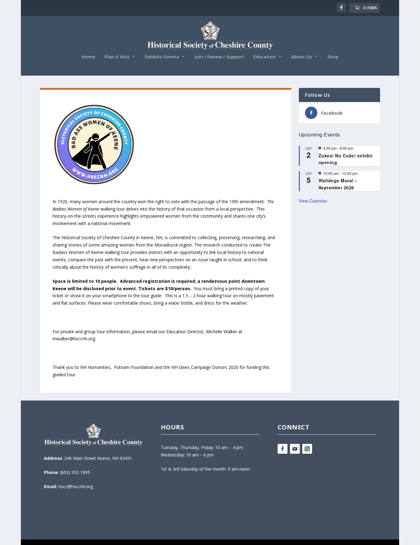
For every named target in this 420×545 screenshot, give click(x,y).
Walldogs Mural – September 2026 (338, 184)
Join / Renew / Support (219, 57)
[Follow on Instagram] (307, 449)
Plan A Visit (117, 57)
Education (264, 57)
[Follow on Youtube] (295, 449)
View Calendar (313, 201)
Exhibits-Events (162, 57)
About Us (301, 57)
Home (88, 57)
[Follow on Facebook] (282, 449)
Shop (333, 57)
